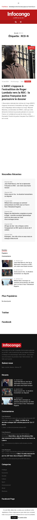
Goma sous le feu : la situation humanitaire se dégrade (18, 195)
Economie (5, 473)
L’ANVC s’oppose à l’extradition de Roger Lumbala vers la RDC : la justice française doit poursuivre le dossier (16, 92)
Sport (3, 482)
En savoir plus (22, 517)
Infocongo (16, 82)
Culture (4, 479)
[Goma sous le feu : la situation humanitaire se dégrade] (7, 273)
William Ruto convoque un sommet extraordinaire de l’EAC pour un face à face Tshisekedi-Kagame (16, 205)
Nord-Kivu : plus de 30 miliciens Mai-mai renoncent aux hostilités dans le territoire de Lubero (18, 438)
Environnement (6, 485)
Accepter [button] (14, 517)
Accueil (16, 33)
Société (4, 476)
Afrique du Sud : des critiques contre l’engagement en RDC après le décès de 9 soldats (18, 228)
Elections (4, 491)
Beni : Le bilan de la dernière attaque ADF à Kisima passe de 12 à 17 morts (18, 422)
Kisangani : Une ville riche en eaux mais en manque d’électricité (18, 237)
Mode (3, 488)
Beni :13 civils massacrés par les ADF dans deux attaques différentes (18, 455)
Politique (27, 81)
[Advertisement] (18, 150)
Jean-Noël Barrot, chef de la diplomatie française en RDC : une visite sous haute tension (17, 186)
